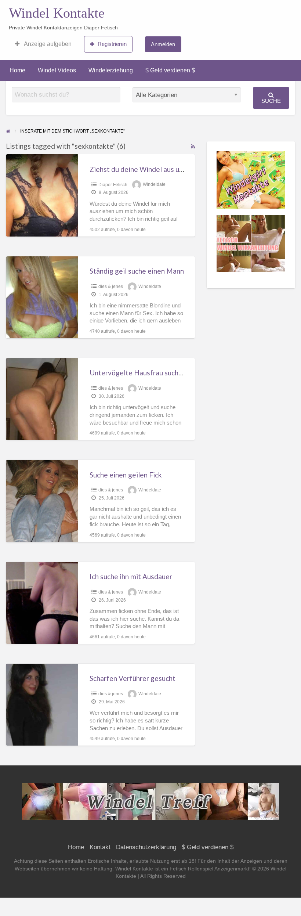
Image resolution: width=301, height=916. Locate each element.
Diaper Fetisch (112, 184)
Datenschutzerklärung (146, 847)
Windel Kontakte (57, 13)
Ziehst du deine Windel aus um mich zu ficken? (161, 169)
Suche (271, 101)
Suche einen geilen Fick (126, 474)
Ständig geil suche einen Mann (137, 271)
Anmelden (163, 44)
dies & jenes (110, 286)
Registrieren (112, 44)
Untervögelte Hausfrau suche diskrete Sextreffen (168, 372)
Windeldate (154, 184)
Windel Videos (57, 70)
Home (17, 70)
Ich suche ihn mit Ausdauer (131, 576)
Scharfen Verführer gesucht (132, 678)
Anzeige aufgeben (47, 44)
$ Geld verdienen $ (170, 70)
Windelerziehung (110, 70)
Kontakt (100, 847)
